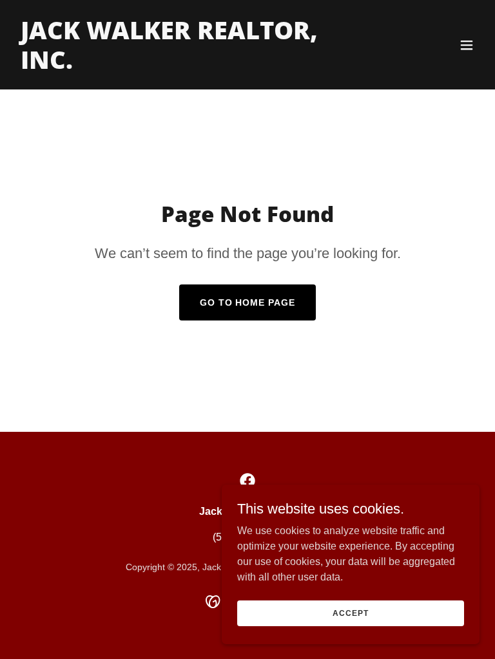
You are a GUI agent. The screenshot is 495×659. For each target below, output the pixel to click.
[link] (178, 65)
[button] (467, 45)
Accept (350, 612)
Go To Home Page (248, 302)
